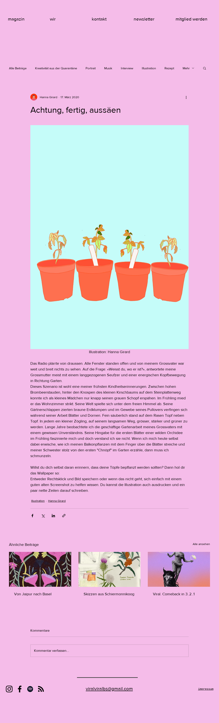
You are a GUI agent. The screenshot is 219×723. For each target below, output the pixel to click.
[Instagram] (9, 688)
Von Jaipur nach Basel (33, 594)
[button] (205, 68)
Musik (108, 68)
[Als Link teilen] (64, 516)
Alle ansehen (201, 544)
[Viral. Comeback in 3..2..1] (179, 569)
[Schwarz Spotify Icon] (30, 688)
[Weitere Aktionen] (186, 97)
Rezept (169, 68)
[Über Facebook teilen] (32, 516)
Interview (127, 68)
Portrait (91, 68)
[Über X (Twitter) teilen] (43, 516)
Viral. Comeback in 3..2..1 (174, 594)
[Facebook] (19, 688)
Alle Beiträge (18, 68)
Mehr (186, 68)
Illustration (149, 68)
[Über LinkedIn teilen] (53, 516)
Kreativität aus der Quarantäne (56, 68)
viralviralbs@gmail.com (109, 688)
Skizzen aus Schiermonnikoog (109, 594)
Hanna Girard (57, 500)
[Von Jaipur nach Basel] (40, 569)
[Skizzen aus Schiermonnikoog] (109, 569)
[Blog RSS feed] (41, 689)
